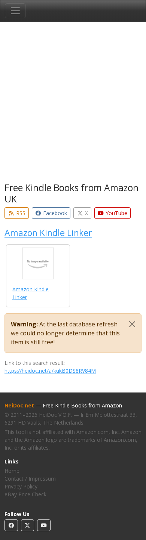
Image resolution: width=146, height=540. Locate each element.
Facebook (54, 213)
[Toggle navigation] (15, 10)
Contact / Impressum (30, 478)
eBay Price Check (25, 494)
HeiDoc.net (19, 405)
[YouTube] (44, 525)
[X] (27, 525)
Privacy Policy (20, 486)
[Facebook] (11, 525)
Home (11, 470)
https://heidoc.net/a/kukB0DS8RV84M (50, 370)
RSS (20, 213)
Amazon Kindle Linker (48, 233)
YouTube (115, 213)
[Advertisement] (73, 103)
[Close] (132, 324)
